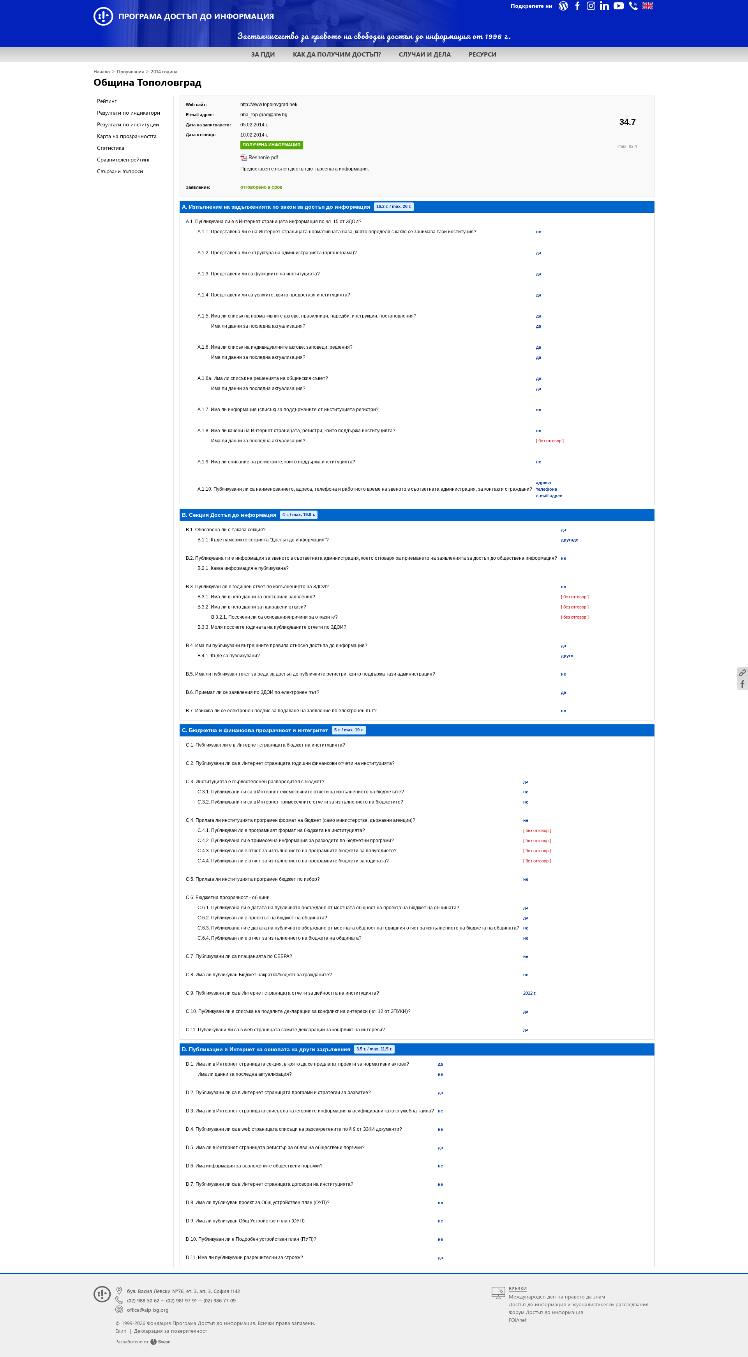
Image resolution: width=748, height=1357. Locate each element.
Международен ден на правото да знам (557, 1296)
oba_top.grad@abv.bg (264, 114)
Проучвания (130, 72)
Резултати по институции (128, 124)
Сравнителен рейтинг (123, 159)
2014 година (164, 72)
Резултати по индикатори (128, 112)
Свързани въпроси (120, 171)
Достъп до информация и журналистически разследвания (579, 1304)
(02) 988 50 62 (143, 1300)
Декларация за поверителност (170, 1330)
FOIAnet (517, 1319)
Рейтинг (106, 101)
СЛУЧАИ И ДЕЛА (425, 54)
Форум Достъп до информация (546, 1312)
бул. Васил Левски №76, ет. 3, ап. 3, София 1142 (183, 1291)
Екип (121, 1330)
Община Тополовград (147, 82)
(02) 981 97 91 (181, 1300)
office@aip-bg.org (148, 1309)
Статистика (110, 147)
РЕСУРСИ (483, 54)
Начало (102, 72)
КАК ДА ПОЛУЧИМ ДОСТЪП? (337, 54)
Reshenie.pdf (263, 157)
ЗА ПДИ (263, 54)
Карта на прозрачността (127, 136)
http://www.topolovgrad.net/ (268, 104)
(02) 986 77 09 (219, 1300)
